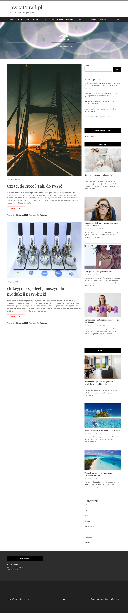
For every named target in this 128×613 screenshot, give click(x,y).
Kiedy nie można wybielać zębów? (99, 175)
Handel (36, 20)
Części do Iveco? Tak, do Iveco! (34, 186)
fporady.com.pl (12, 569)
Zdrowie (93, 20)
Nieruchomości (56, 20)
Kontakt (104, 20)
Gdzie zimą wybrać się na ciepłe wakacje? (102, 430)
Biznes (11, 20)
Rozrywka (70, 20)
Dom (28, 20)
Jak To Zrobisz (89, 136)
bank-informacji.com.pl (15, 567)
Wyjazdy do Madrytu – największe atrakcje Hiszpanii (99, 474)
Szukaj (87, 65)
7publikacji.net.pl (13, 564)
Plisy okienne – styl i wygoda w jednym (98, 117)
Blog (45, 20)
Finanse (20, 20)
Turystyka (82, 20)
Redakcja (43, 215)
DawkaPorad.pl (24, 7)
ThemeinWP (116, 599)
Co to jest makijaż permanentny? (98, 271)
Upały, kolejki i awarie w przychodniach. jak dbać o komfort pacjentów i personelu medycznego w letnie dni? (102, 85)
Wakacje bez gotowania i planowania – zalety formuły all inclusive (101, 382)
